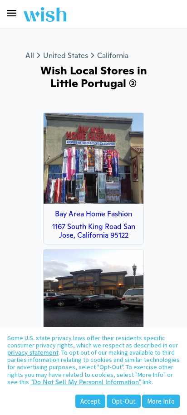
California (112, 55)
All (29, 55)
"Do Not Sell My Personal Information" (85, 382)
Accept (90, 401)
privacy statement (33, 352)
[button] (11, 13)
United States (65, 55)
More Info (161, 401)
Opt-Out (124, 401)
